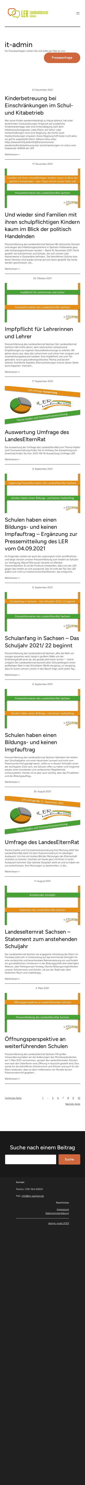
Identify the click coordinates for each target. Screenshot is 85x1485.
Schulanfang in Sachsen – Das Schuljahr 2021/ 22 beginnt (42, 642)
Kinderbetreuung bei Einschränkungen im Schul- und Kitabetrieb (39, 105)
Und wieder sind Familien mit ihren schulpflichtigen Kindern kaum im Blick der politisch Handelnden (42, 225)
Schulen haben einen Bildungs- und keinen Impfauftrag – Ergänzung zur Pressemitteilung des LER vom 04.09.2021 (41, 534)
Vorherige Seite (13, 1098)
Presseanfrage (62, 57)
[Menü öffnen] (78, 13)
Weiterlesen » (12, 154)
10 (79, 1098)
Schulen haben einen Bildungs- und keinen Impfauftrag (31, 742)
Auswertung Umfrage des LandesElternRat (37, 436)
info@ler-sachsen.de (33, 1196)
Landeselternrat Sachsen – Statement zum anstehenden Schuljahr (41, 938)
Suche (69, 1159)
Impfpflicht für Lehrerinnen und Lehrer (39, 332)
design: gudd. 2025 (58, 1223)
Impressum (63, 1209)
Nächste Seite (72, 1104)
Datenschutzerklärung (57, 1213)
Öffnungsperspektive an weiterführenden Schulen (36, 1042)
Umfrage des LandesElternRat (42, 842)
